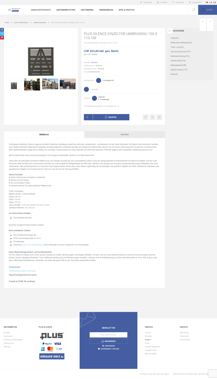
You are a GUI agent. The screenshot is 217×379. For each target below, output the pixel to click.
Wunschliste (185, 340)
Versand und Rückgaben (13, 340)
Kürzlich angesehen (152, 347)
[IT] (214, 2)
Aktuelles (148, 336)
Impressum (8, 336)
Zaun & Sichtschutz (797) (181, 52)
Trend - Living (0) (177, 47)
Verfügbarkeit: (89, 80)
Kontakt (125, 135)
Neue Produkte (150, 354)
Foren (147, 343)
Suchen (148, 333)
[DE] (207, 2)
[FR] (211, 2)
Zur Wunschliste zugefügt (145, 117)
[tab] (44, 134)
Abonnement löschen (110, 349)
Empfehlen (159, 117)
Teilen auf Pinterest (2, 37)
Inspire (148, 340)
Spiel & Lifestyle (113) (179, 70)
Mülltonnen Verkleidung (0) (181, 43)
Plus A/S (94, 62)
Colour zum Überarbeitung (32, 245)
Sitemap (7, 347)
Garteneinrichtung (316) (180, 56)
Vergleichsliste (196, 2)
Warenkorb (184, 336)
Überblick (44, 135)
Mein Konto (184, 333)
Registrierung (147, 2)
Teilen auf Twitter (2, 34)
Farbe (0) (174, 74)
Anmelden (163, 2)
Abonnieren (110, 346)
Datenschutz (9, 343)
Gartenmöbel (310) (178, 61)
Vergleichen (152, 117)
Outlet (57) (175, 38)
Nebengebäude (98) (178, 65)
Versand (94, 54)
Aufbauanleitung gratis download (22, 271)
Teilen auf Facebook (2, 30)
